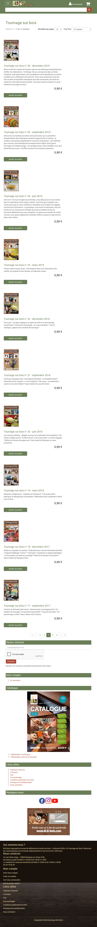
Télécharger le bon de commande (24, 757)
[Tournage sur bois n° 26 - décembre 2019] (19, 51)
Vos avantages (16, 777)
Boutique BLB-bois (55, 920)
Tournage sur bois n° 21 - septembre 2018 (27, 375)
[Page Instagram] (48, 800)
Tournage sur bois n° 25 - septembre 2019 (27, 132)
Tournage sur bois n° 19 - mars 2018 (24, 490)
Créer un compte (9, 876)
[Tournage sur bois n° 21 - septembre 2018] (19, 360)
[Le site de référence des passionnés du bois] (48, 821)
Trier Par (67, 29)
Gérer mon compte (10, 873)
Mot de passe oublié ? (11, 883)
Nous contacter (16, 785)
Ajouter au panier (15, 95)
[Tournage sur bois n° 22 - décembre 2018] (19, 304)
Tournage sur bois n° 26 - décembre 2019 (27, 65)
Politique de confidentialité (21, 782)
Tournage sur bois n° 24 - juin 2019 (23, 196)
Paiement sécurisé (17, 770)
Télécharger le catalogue (20, 754)
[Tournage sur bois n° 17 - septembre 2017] (19, 591)
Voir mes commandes (11, 880)
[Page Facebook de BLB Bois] (42, 800)
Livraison (14, 772)
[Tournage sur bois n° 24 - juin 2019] (19, 181)
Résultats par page (46, 29)
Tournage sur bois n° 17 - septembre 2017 (27, 605)
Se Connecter (77, 4)
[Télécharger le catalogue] (48, 721)
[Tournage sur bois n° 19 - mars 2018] (19, 476)
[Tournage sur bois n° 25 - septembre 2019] (19, 117)
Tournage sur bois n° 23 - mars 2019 (24, 265)
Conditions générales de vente (22, 780)
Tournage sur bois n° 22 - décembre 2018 (27, 318)
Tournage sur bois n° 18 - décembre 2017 (27, 546)
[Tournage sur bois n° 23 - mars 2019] (19, 250)
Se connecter (15, 680)
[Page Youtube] (55, 800)
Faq (11, 775)
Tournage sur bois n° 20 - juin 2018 (23, 431)
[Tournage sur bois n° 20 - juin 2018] (19, 417)
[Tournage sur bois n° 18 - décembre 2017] (19, 532)
